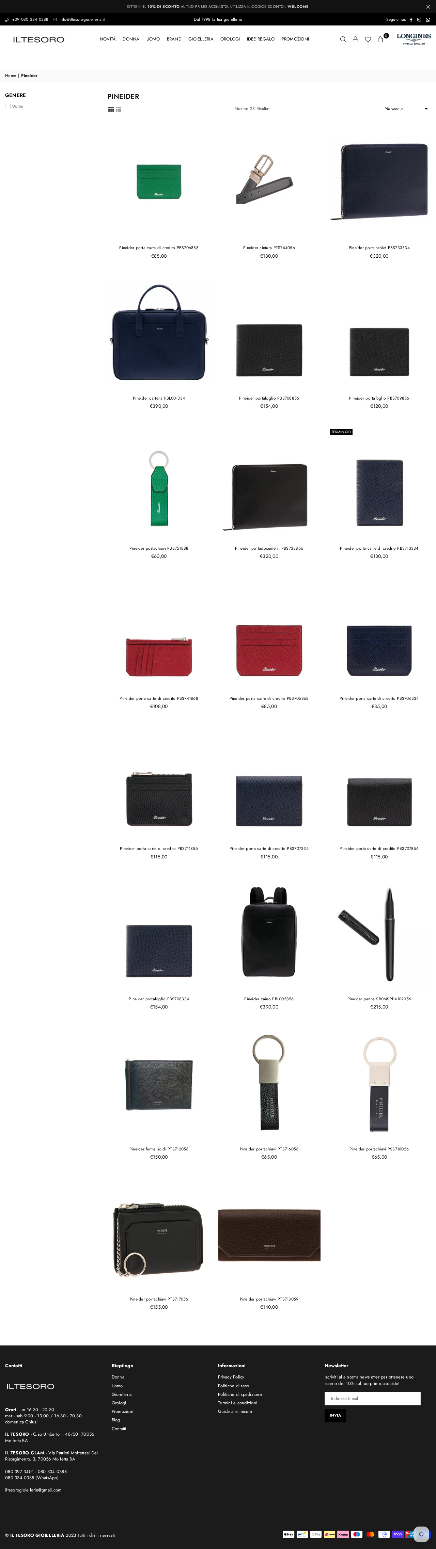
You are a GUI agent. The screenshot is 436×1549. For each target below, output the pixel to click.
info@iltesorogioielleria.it (81, 19)
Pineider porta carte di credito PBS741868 (159, 698)
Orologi (119, 1403)
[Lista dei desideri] (368, 39)
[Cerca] (343, 39)
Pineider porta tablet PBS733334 (379, 248)
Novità (108, 39)
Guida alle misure (235, 1411)
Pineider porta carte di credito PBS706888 (159, 248)
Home (10, 76)
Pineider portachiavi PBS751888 (159, 548)
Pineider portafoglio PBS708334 (159, 999)
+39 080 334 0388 (29, 19)
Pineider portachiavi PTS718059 (269, 1299)
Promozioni (295, 39)
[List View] (118, 109)
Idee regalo (261, 39)
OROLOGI (230, 39)
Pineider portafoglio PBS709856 (379, 398)
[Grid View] (111, 109)
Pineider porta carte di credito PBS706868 (269, 698)
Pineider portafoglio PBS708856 (269, 398)
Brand (174, 39)
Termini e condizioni (237, 1403)
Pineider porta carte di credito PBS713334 (379, 548)
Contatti (119, 1428)
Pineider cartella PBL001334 (159, 398)
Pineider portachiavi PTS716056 (269, 1149)
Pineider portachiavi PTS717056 (159, 1299)
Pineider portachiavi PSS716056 (379, 1149)
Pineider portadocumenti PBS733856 (269, 548)
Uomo (153, 39)
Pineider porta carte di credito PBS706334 (379, 698)
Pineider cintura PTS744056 (269, 248)
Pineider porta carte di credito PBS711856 (159, 848)
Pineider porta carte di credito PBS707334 (269, 848)
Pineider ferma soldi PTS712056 (159, 1149)
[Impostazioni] (355, 39)
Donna (131, 39)
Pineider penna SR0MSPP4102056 (379, 999)
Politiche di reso (233, 1386)
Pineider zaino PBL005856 (269, 999)
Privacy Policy (231, 1377)
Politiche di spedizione (240, 1394)
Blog (116, 1420)
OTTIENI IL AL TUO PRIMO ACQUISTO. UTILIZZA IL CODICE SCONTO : (218, 6)
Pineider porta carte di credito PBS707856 (379, 848)
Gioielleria (201, 39)
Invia (335, 1415)
